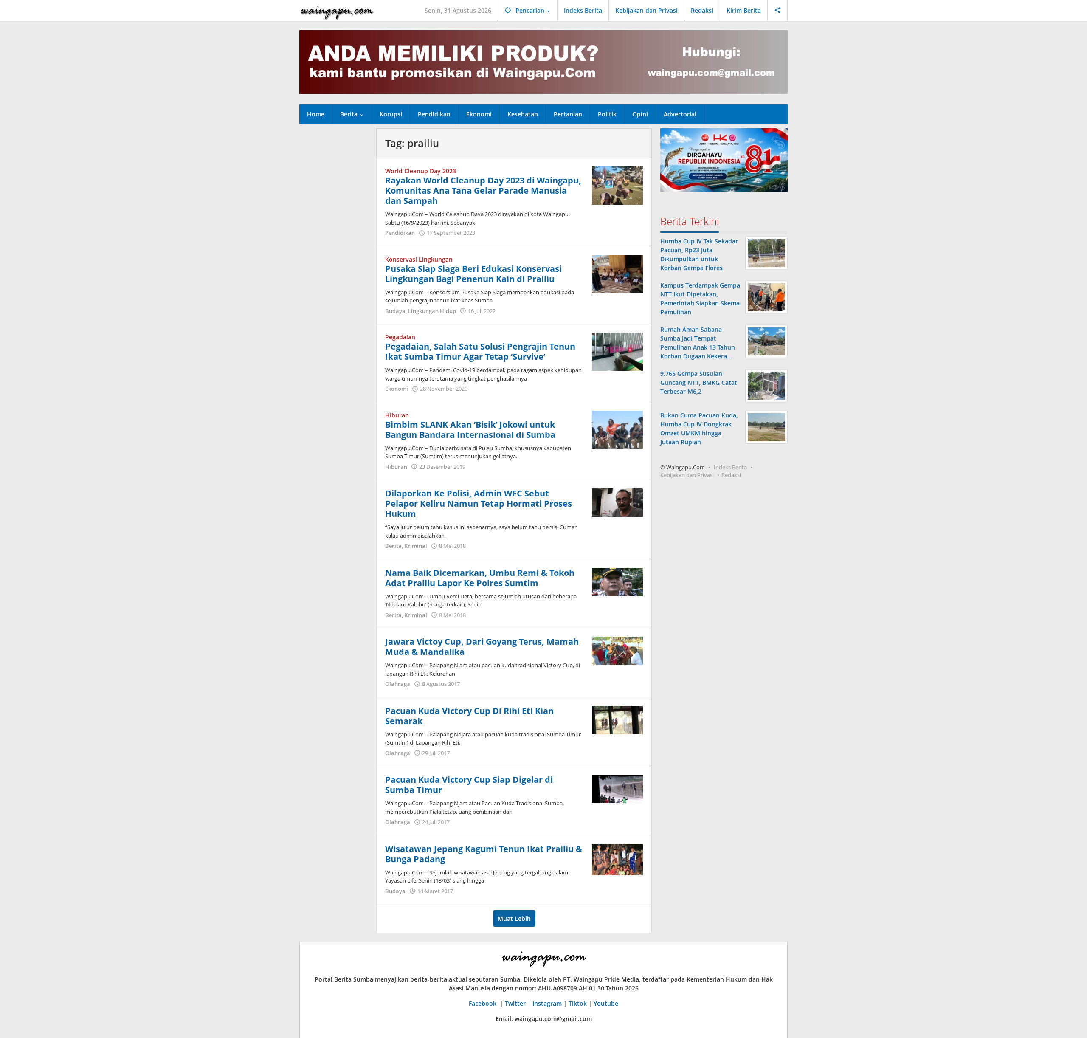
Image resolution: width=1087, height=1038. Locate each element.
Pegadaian (400, 337)
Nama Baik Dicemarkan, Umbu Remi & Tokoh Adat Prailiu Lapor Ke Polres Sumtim (479, 578)
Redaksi (731, 475)
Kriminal (415, 546)
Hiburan (397, 415)
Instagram (547, 1003)
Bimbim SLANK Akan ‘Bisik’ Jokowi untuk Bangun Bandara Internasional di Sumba (470, 429)
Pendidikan (400, 233)
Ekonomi (396, 388)
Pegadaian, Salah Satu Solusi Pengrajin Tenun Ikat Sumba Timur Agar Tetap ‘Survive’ (480, 351)
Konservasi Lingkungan (419, 259)
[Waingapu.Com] (337, 10)
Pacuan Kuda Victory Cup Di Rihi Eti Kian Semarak (469, 716)
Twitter (515, 1003)
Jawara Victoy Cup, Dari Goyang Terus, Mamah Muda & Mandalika (482, 646)
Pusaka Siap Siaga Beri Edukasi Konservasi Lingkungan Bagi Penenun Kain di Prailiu (473, 274)
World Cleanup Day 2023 (420, 171)
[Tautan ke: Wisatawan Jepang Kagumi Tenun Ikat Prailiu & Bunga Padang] (617, 859)
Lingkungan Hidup (432, 311)
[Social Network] (778, 10)
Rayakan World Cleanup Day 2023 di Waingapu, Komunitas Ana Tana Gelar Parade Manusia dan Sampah (483, 190)
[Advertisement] (333, 255)
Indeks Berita (730, 467)
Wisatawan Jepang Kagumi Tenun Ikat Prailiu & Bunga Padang (483, 854)
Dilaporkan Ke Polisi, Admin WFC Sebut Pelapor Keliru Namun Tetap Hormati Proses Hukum (478, 503)
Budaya (395, 311)
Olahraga (397, 684)
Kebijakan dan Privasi (687, 475)
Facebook (483, 1003)
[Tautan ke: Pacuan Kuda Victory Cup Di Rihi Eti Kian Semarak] (617, 719)
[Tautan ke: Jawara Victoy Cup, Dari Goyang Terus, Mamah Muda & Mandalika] (617, 650)
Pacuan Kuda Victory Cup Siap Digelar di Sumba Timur (469, 784)
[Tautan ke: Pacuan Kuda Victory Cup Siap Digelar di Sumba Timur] (617, 788)
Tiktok (578, 1003)
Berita (393, 546)
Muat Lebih (514, 918)
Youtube (606, 1003)
